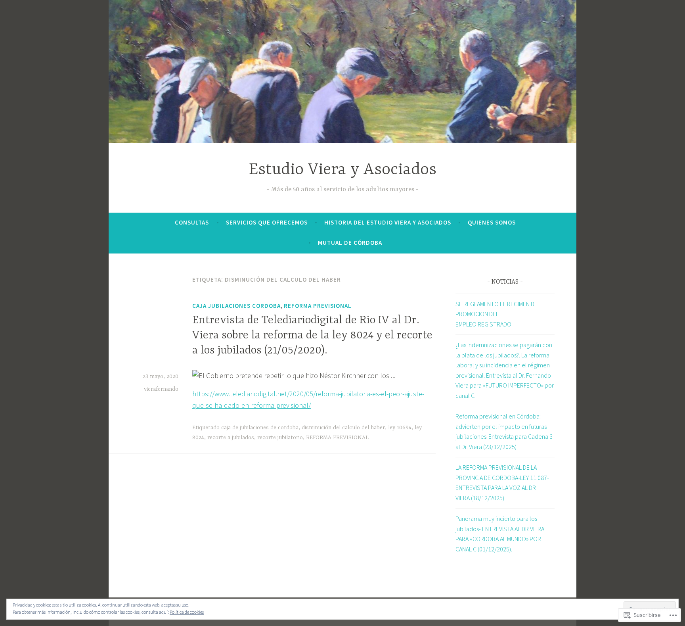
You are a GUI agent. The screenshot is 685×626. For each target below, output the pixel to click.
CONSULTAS (192, 222)
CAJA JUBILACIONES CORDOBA (236, 305)
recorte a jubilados (230, 437)
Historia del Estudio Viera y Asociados (387, 222)
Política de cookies (187, 612)
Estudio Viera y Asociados (342, 170)
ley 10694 (399, 427)
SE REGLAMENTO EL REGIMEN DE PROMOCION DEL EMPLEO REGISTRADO (496, 314)
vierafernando (161, 389)
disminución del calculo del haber (343, 427)
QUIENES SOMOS (492, 222)
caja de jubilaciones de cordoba (259, 427)
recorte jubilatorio (280, 437)
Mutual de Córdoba (350, 242)
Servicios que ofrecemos (267, 222)
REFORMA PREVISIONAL (318, 305)
